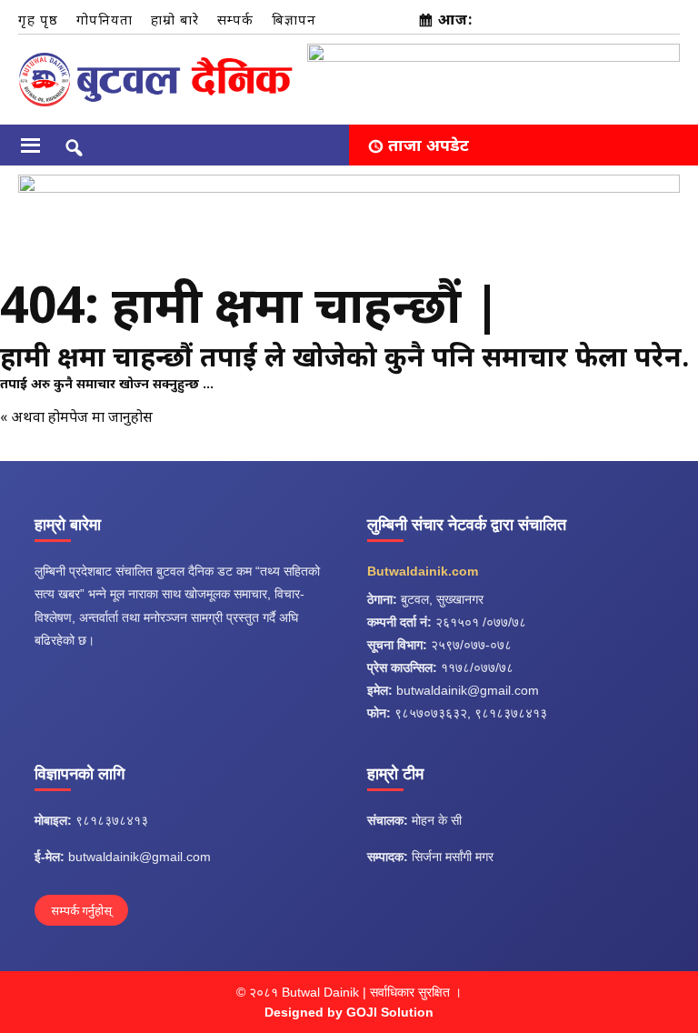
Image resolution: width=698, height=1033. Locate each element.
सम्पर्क (235, 19)
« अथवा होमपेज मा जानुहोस (76, 416)
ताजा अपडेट (428, 144)
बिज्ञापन (294, 19)
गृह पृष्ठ (38, 19)
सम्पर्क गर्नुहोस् (81, 910)
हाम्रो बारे (175, 19)
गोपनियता (104, 19)
